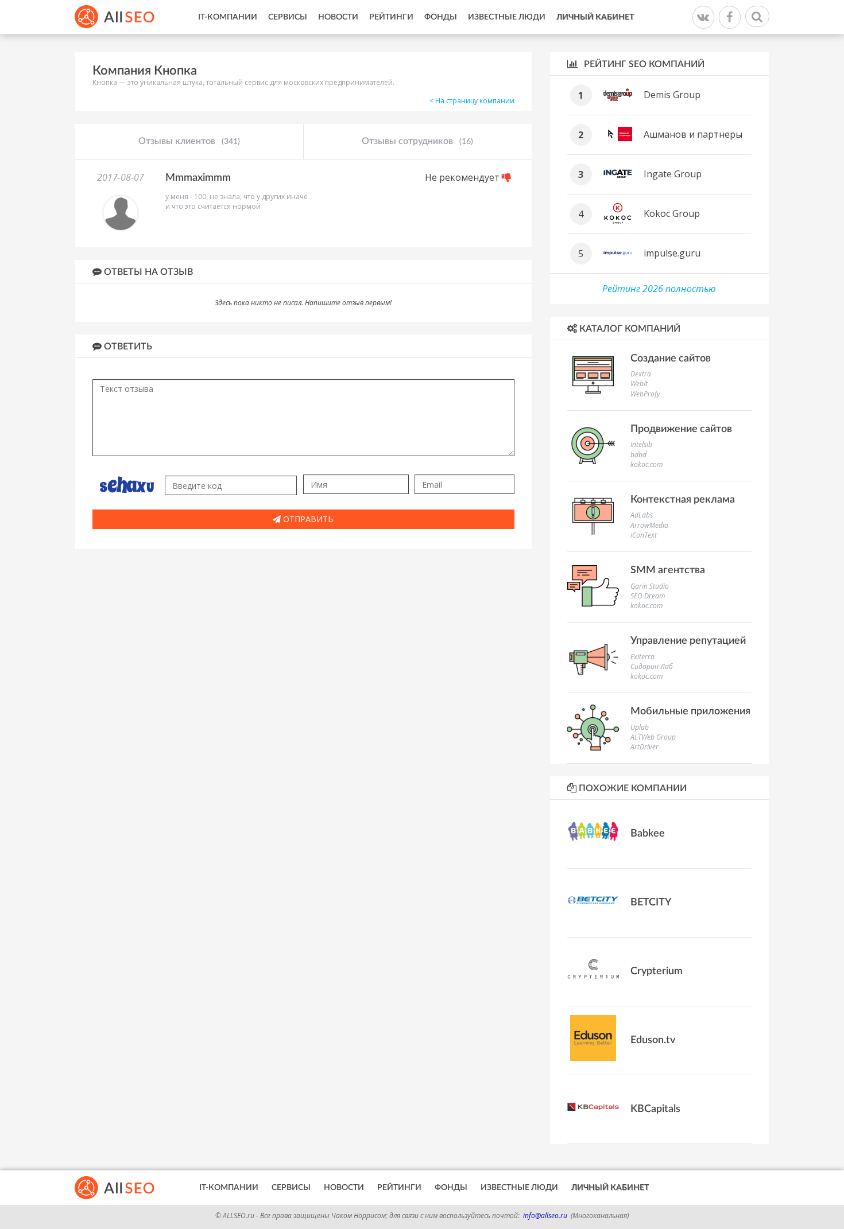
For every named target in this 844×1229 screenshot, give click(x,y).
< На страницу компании (471, 101)
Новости (338, 17)
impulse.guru (672, 253)
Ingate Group (673, 174)
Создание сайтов (670, 358)
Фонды (440, 17)
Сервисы (287, 17)
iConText (643, 535)
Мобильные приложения (690, 711)
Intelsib (641, 444)
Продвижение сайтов (681, 429)
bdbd (638, 455)
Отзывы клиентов (189, 141)
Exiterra (642, 657)
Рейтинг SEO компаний (643, 64)
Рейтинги (391, 17)
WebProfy (645, 394)
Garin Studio (649, 586)
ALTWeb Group (653, 737)
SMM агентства (667, 570)
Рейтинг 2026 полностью (659, 288)
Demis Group (672, 94)
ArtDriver (644, 747)
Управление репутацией (688, 641)
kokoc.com (646, 464)
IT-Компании (227, 17)
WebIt (639, 383)
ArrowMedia (649, 525)
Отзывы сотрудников (417, 141)
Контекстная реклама (682, 500)
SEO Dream (647, 596)
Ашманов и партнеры (693, 134)
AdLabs (641, 515)
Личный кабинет (595, 17)
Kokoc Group (672, 213)
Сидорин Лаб (651, 666)
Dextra (640, 374)
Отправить (307, 519)
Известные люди (506, 17)
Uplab (639, 727)
